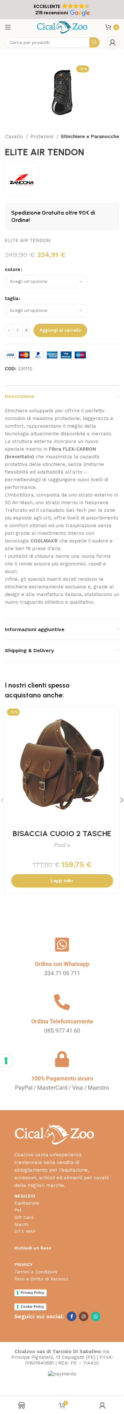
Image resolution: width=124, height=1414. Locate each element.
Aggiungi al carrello (60, 330)
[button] (62, 9)
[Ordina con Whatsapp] (62, 945)
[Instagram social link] (83, 1316)
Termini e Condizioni (35, 1271)
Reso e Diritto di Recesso (41, 1278)
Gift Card (23, 1217)
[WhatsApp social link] (95, 1316)
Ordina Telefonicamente (62, 1021)
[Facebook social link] (71, 1316)
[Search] (94, 42)
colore (12, 269)
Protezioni (42, 136)
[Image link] (54, 1134)
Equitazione (26, 1202)
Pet (18, 1209)
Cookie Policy (32, 1306)
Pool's (62, 845)
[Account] (112, 42)
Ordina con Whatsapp (62, 964)
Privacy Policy (32, 1292)
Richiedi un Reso (33, 1247)
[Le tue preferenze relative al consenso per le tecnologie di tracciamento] (6, 1061)
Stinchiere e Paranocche (90, 136)
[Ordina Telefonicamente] (62, 1002)
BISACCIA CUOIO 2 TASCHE (62, 833)
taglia (11, 298)
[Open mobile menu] (8, 27)
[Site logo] (62, 27)
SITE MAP (25, 1231)
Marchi (21, 1224)
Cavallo (14, 136)
